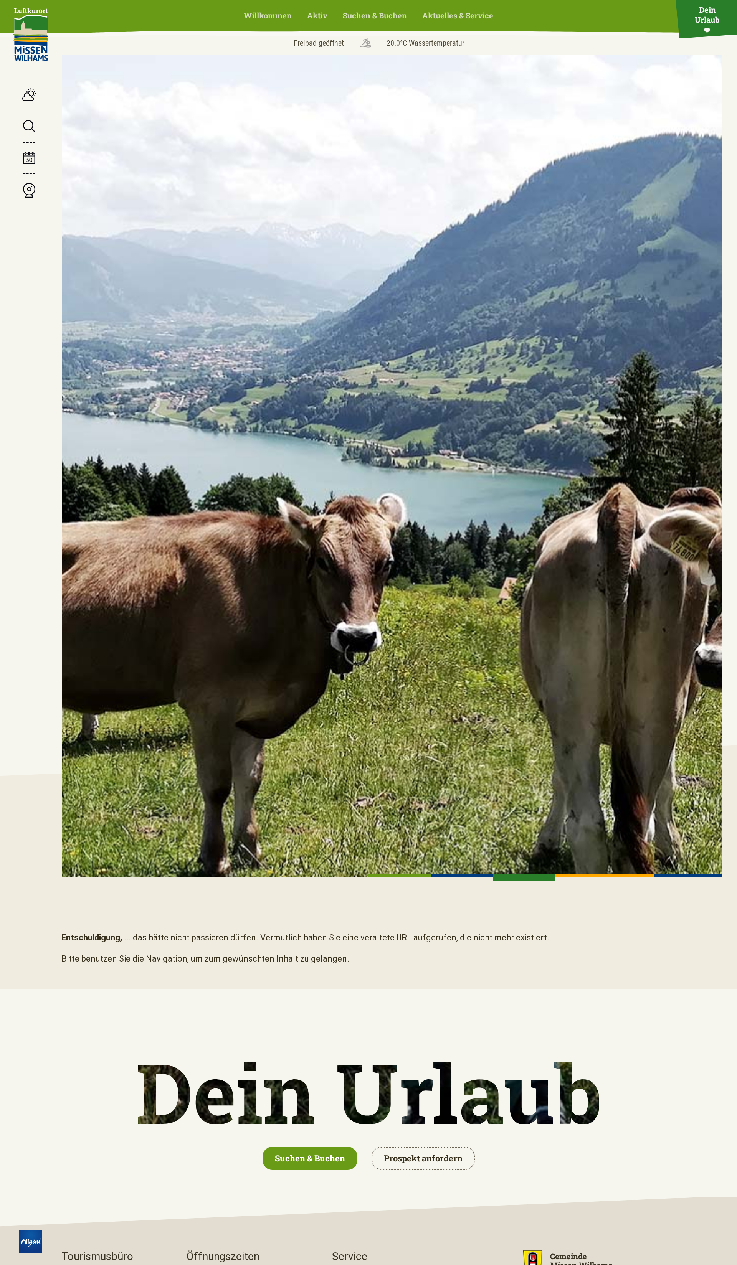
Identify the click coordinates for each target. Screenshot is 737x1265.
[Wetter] (29, 95)
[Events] (29, 159)
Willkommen (268, 15)
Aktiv (317, 15)
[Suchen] (29, 127)
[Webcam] (29, 191)
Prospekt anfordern (423, 1158)
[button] (399, 875)
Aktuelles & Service (457, 15)
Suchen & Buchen (375, 15)
